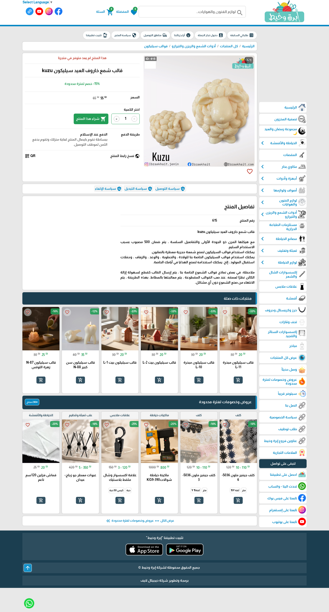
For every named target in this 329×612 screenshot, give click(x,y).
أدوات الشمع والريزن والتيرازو (194, 46)
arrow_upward (28, 568)
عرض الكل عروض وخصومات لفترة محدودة (139, 521)
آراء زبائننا (182, 35)
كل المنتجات (229, 46)
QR (30, 156)
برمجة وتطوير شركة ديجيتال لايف (164, 580)
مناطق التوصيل (155, 35)
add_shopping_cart (238, 380)
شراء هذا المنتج (91, 119)
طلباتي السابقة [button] (242, 35)
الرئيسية (248, 46)
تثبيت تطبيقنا (96, 35)
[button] (126, 12)
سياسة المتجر (125, 35)
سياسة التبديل (138, 188)
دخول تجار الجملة (210, 35)
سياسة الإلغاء (108, 188)
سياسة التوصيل (170, 188)
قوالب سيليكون (156, 46)
